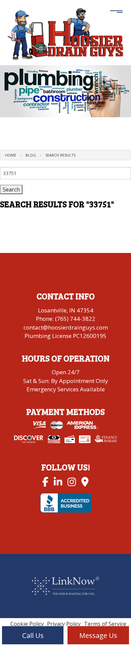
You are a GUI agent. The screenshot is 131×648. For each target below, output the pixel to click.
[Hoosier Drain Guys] (65, 33)
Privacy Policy (64, 624)
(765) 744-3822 (75, 318)
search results (60, 155)
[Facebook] (45, 481)
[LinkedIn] (58, 481)
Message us (98, 635)
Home (10, 155)
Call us (33, 635)
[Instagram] (72, 481)
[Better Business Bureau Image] (66, 502)
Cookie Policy (27, 624)
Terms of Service (105, 624)
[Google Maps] (85, 481)
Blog (31, 155)
